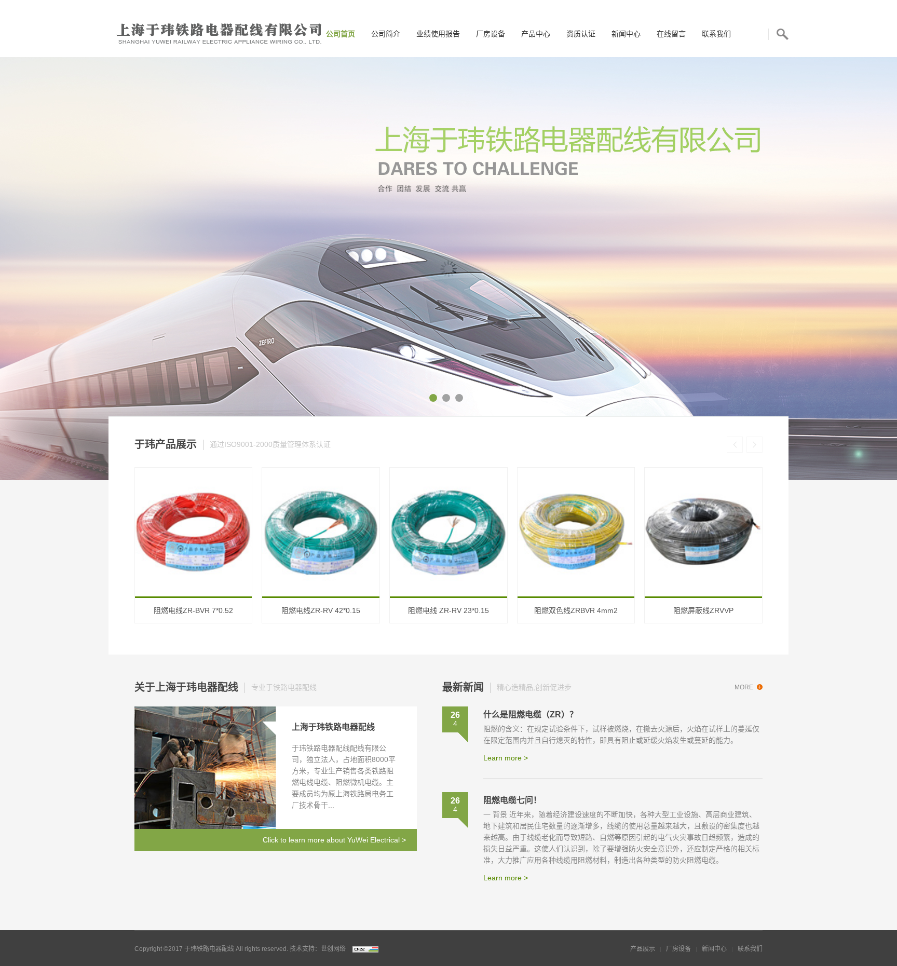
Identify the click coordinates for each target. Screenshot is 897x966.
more (744, 687)
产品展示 (642, 949)
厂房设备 (490, 34)
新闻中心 (626, 34)
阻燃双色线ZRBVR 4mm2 (576, 610)
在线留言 (671, 34)
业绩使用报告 (438, 34)
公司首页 (340, 34)
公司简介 (385, 34)
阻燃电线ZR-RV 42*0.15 (320, 610)
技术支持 (302, 949)
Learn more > (505, 758)
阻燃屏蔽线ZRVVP (703, 610)
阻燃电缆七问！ (512, 800)
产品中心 (535, 34)
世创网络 (333, 949)
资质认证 (580, 34)
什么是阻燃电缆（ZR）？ (530, 714)
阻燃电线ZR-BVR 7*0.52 (193, 610)
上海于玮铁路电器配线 (333, 727)
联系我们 (716, 34)
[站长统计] (362, 949)
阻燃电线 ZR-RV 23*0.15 (448, 610)
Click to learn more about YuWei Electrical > (334, 840)
